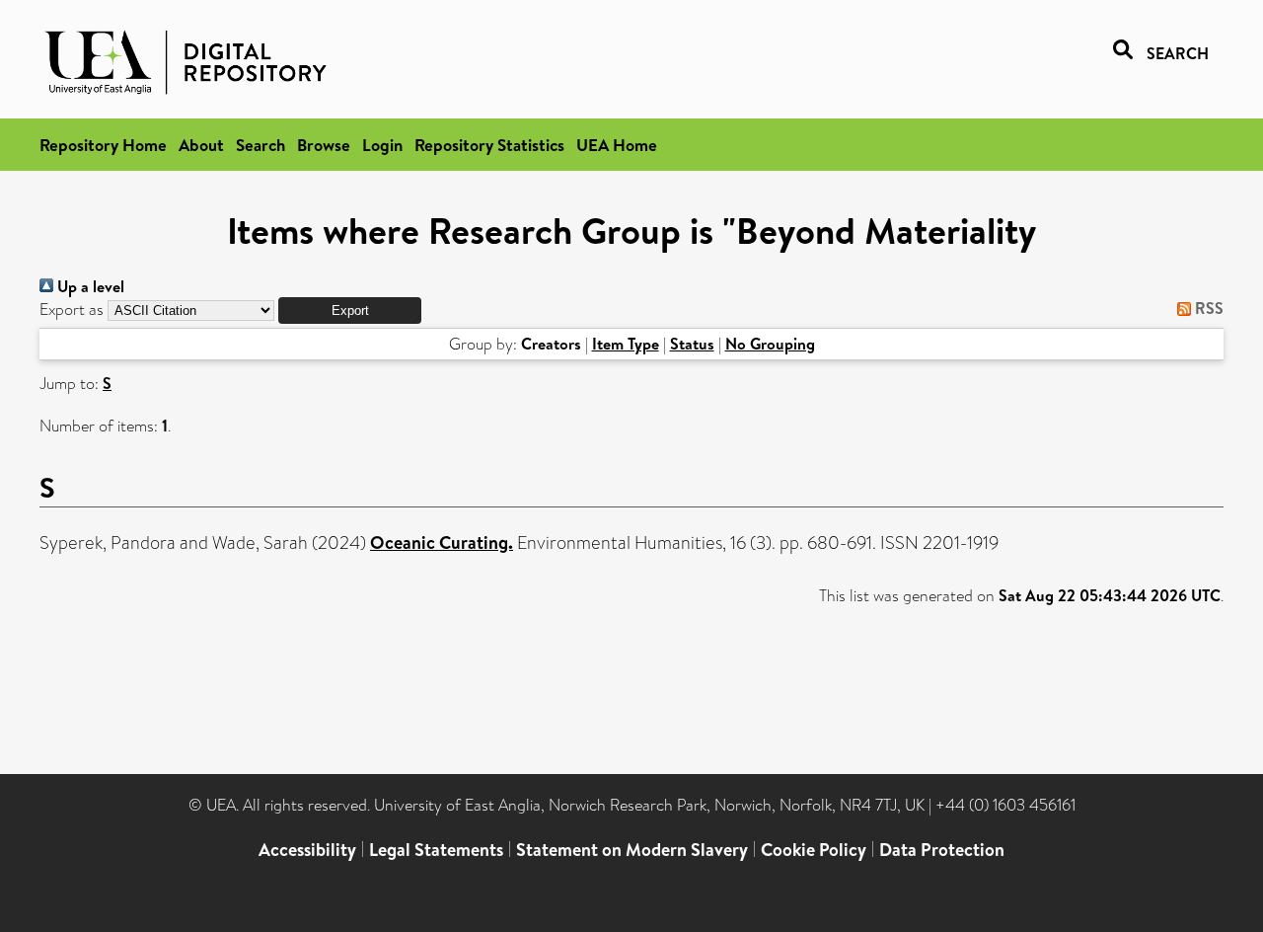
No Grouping (770, 343)
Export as (71, 309)
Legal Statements (436, 849)
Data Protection (941, 849)
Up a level (88, 286)
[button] (349, 310)
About (201, 144)
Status (692, 343)
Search (260, 144)
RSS (1207, 308)
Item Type (625, 343)
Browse (323, 144)
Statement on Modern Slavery (632, 849)
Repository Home (103, 144)
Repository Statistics (489, 144)
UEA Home (616, 144)
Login (382, 144)
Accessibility (307, 849)
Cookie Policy (813, 849)
